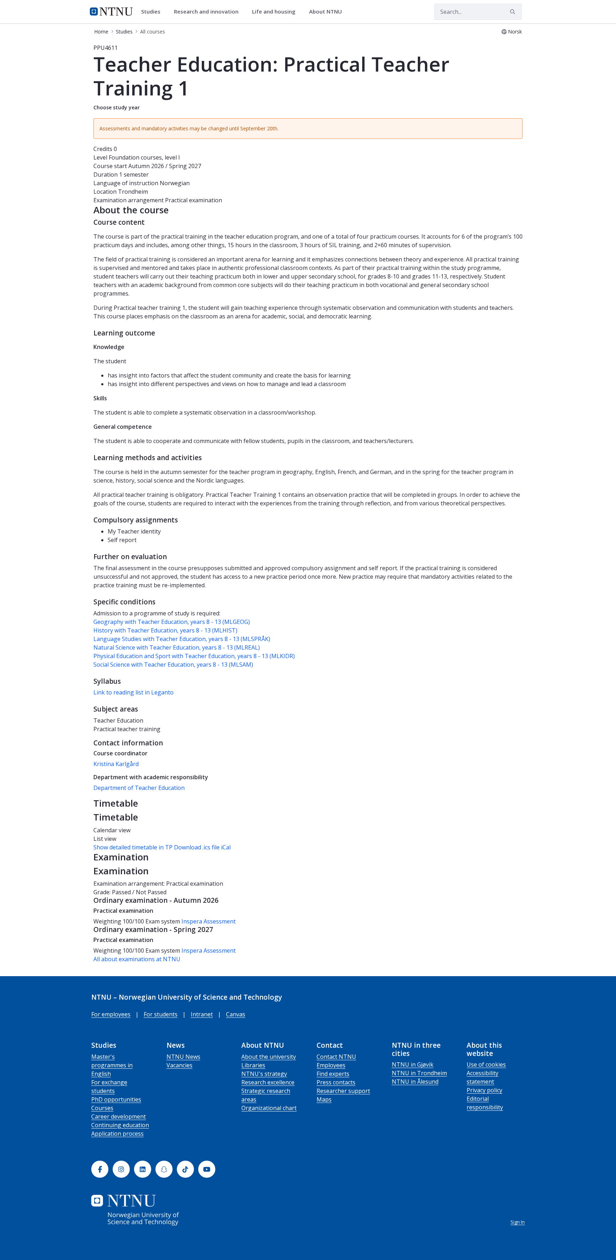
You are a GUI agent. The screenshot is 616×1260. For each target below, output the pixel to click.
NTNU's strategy (264, 1074)
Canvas (235, 1014)
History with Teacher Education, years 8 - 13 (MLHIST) (165, 630)
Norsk (515, 31)
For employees (110, 1014)
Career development (118, 1116)
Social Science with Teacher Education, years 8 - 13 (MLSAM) (173, 664)
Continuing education (120, 1125)
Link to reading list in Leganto (133, 692)
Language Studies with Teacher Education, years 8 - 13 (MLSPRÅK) (181, 639)
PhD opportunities (116, 1099)
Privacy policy (484, 1090)
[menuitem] (153, 12)
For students (161, 1014)
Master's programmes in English (112, 1065)
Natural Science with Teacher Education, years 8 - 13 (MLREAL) (176, 647)
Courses (102, 1108)
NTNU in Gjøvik (412, 1064)
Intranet (202, 1014)
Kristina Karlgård (116, 764)
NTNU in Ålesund (415, 1081)
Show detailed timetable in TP (133, 847)
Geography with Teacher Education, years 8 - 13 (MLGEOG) (171, 622)
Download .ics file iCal (202, 847)
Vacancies (179, 1065)
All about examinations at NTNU (136, 959)
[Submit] (514, 12)
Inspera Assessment (208, 921)
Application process (117, 1133)
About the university (268, 1057)
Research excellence (267, 1082)
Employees (331, 1065)
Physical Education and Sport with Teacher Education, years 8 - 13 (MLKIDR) (194, 656)
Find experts (333, 1074)
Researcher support (343, 1091)
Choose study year (116, 107)
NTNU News (183, 1057)
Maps (324, 1099)
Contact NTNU (336, 1057)
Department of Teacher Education (139, 788)
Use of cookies (486, 1064)
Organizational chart (269, 1108)
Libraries (253, 1065)
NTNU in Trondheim (419, 1073)
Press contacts (336, 1082)
